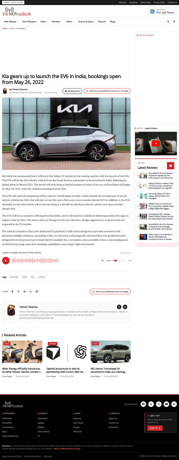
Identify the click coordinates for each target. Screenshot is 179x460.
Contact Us (172, 2)
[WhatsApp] (30, 291)
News (43, 21)
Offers (69, 21)
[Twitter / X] (18, 291)
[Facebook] (12, 291)
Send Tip (154, 428)
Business (21, 28)
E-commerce (8, 427)
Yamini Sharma (28, 307)
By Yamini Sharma (18, 89)
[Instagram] (119, 307)
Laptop (41, 422)
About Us (113, 418)
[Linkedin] (174, 404)
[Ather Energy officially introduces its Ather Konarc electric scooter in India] (22, 352)
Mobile (41, 427)
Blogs (112, 21)
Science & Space (86, 21)
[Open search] (168, 21)
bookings (14, 277)
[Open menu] (174, 21)
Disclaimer (133, 2)
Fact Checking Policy (32, 456)
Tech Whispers (29, 21)
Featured (77, 431)
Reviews (56, 21)
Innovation (7, 422)
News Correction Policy (11, 456)
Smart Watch (44, 431)
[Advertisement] (66, 51)
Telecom (102, 21)
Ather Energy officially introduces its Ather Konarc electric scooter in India (22, 370)
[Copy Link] (36, 291)
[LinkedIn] (24, 291)
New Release (10, 21)
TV (39, 436)
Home (4, 28)
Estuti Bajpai (7, 376)
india (25, 277)
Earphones (43, 418)
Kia (32, 277)
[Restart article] (102, 260)
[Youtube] (166, 404)
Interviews (7, 418)
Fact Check (78, 422)
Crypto (76, 427)
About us (123, 2)
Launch (42, 277)
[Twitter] (151, 404)
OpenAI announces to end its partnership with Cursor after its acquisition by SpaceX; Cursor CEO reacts (66, 370)
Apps (4, 431)
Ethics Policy (146, 2)
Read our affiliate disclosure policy (67, 448)
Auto (12, 28)
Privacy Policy (159, 2)
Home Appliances (10, 436)
